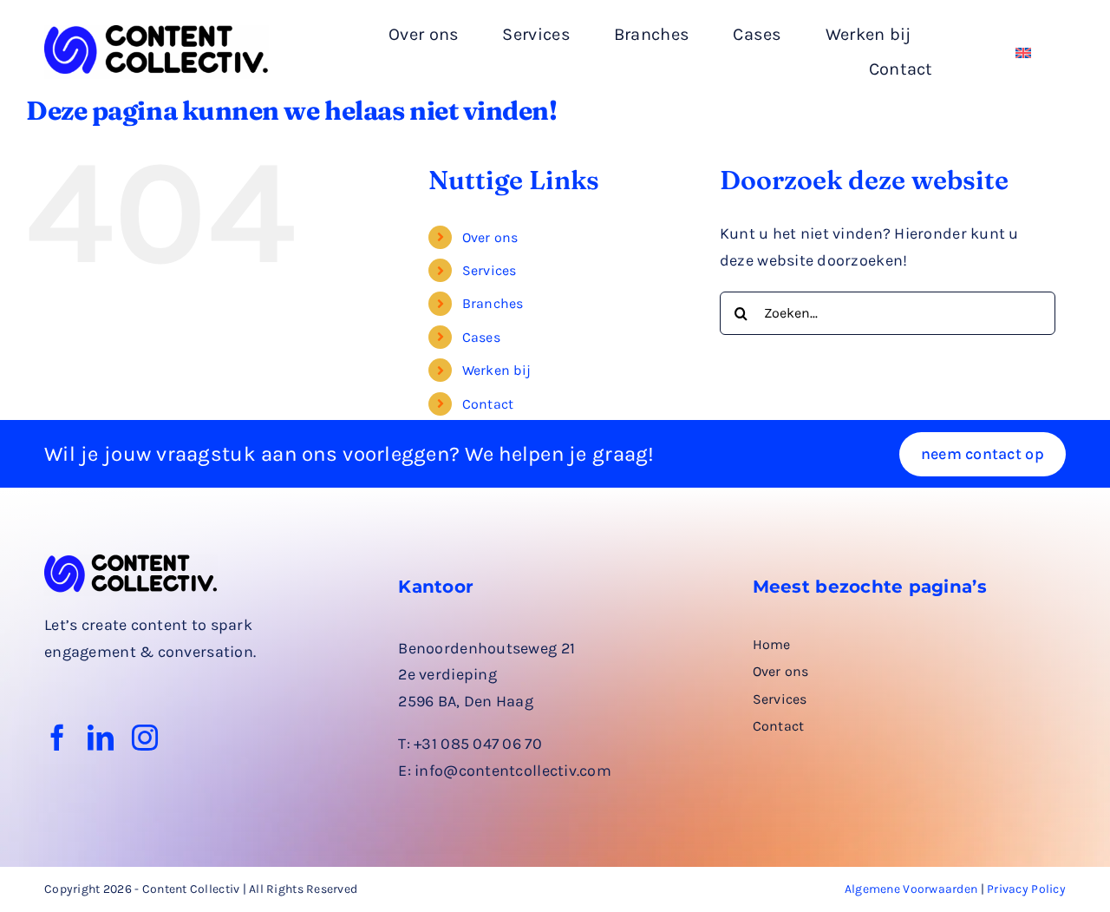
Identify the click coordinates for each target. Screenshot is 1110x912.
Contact (488, 404)
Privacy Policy (1026, 889)
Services (489, 270)
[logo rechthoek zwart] (156, 33)
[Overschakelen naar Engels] (1023, 52)
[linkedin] (101, 738)
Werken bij (497, 370)
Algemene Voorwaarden (911, 889)
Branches (493, 303)
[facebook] (57, 738)
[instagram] (145, 738)
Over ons (490, 237)
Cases (481, 337)
